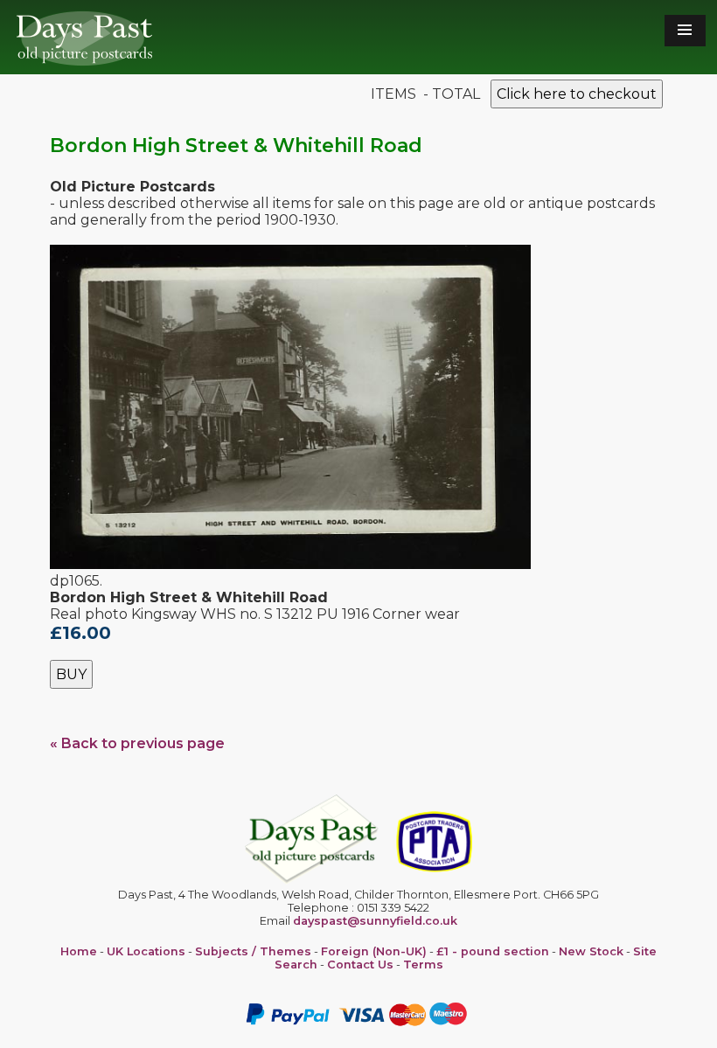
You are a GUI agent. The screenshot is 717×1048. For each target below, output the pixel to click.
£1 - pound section (492, 951)
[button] (685, 30)
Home (78, 951)
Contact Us (360, 964)
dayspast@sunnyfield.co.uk (375, 920)
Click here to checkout (577, 94)
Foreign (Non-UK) (374, 951)
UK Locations (146, 951)
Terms (423, 964)
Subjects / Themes (253, 951)
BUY (71, 674)
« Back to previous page (137, 743)
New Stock (591, 951)
